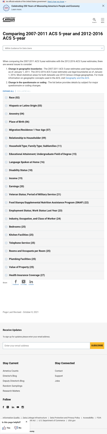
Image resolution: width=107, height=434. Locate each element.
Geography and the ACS (77, 78)
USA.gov (72, 420)
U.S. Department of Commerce (52, 420)
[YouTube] (17, 407)
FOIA (99, 418)
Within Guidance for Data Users (18, 48)
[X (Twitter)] (8, 407)
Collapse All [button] (24, 91)
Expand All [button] (8, 91)
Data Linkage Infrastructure (35, 418)
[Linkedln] (12, 407)
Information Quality (11, 418)
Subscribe (97, 345)
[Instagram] (22, 407)
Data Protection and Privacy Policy (65, 418)
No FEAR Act (30, 420)
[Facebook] (4, 407)
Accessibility (88, 418)
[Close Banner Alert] (103, 8)
